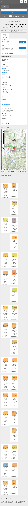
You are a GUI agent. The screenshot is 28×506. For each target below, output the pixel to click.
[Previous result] (9, 21)
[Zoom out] (3, 146)
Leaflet (9, 169)
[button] (14, 148)
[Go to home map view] (3, 149)
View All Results (14, 21)
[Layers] (24, 131)
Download (22, 42)
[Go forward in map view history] (3, 151)
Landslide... (5, 197)
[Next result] (19, 21)
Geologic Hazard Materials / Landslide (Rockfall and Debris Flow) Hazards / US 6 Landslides (13, 501)
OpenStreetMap (18, 169)
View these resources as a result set (11, 178)
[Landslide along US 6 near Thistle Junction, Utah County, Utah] (14, 31)
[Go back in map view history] (3, 153)
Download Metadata (8, 53)
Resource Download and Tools (5, 36)
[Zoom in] (3, 131)
